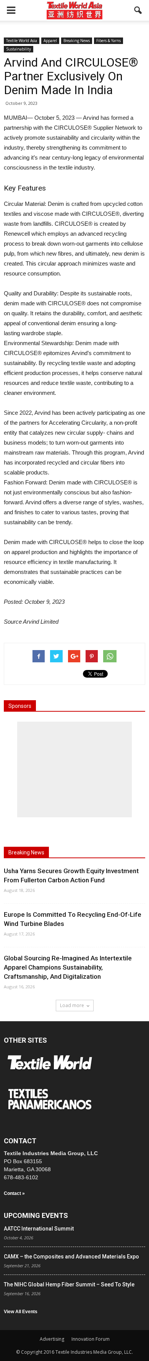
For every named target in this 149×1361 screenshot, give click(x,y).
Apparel (50, 40)
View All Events (20, 1311)
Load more (72, 1005)
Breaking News (76, 40)
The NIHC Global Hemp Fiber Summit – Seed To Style (69, 1284)
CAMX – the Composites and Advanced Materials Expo (71, 1256)
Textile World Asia (21, 40)
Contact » (14, 1193)
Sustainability (18, 49)
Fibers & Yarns (108, 40)
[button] (138, 10)
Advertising (52, 1339)
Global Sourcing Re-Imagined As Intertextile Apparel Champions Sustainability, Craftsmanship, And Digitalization (68, 967)
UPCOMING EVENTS (36, 1215)
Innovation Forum (90, 1339)
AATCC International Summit (39, 1229)
